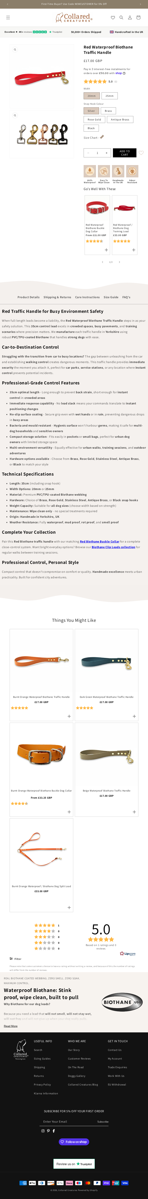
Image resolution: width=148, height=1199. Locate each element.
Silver (91, 111)
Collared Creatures (68, 1190)
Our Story (74, 1050)
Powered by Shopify (88, 1190)
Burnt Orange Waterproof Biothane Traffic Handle (41, 697)
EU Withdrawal (117, 1084)
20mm (92, 96)
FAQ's (126, 297)
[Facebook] (54, 1131)
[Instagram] (43, 1131)
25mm (110, 96)
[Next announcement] (140, 4)
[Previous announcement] (7, 4)
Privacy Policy (42, 1084)
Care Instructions (87, 297)
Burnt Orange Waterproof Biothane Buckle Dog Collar (41, 790)
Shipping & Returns (57, 297)
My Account (115, 1058)
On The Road (76, 1067)
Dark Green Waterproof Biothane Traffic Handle (107, 697)
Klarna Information (46, 1093)
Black (91, 128)
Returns (39, 1076)
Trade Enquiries (117, 1067)
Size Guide (111, 297)
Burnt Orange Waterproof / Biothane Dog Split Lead (41, 886)
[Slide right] (119, 262)
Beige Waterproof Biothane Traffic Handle (106, 790)
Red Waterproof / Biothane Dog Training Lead (123, 228)
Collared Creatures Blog (83, 1084)
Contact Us (115, 1050)
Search (38, 1050)
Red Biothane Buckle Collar (99, 541)
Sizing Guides (42, 1058)
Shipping (39, 1067)
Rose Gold (94, 119)
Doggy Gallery (76, 1076)
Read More (11, 1026)
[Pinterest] (48, 1131)
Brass (108, 111)
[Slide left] (102, 262)
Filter (17, 959)
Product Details (29, 297)
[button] (8, 17)
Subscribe (102, 1121)
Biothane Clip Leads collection (113, 547)
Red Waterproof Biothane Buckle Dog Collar (95, 228)
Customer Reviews (79, 1058)
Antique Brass (120, 119)
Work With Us (116, 1076)
